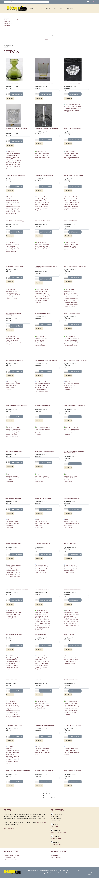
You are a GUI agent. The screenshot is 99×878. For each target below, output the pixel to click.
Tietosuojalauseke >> (12, 860)
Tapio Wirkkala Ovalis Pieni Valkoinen (46, 360)
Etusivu (33, 8)
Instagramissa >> (56, 844)
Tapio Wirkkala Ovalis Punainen (15, 266)
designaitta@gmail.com (58, 832)
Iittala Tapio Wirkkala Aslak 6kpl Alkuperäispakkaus (74, 451)
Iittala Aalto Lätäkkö (70, 221)
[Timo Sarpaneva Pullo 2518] (42, 392)
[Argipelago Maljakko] (72, 530)
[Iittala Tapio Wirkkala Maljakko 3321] (72, 392)
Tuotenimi (7, 21)
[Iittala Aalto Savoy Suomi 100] (42, 207)
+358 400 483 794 (74, 870)
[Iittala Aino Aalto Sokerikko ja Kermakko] (13, 757)
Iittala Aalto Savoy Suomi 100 (43, 221)
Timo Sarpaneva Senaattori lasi (44, 770)
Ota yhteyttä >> (9, 828)
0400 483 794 (41, 822)
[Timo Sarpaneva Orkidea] (42, 575)
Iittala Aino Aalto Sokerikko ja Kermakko (18, 770)
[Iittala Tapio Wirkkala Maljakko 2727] (13, 392)
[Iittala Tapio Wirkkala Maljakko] (42, 438)
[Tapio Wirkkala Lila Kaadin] (72, 300)
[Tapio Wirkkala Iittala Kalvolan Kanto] (13, 575)
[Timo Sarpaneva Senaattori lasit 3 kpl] (72, 253)
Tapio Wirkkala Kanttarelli (14, 725)
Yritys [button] (40, 8)
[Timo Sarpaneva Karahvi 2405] (13, 438)
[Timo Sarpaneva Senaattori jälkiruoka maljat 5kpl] (42, 253)
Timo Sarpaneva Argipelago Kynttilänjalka (13, 314)
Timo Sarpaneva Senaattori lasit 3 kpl (75, 266)
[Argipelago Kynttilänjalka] (13, 485)
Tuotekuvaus (8, 23)
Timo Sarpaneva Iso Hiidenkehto (73, 175)
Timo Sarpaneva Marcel (71, 680)
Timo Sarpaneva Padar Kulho (72, 770)
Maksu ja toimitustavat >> (13, 855)
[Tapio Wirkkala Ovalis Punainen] (13, 253)
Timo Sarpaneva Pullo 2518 (42, 405)
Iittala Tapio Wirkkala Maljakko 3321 (74, 405)
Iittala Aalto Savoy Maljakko (72, 725)
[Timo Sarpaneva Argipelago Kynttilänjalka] (13, 300)
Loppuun (47, 41)
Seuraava (47, 39)
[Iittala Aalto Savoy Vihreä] (42, 300)
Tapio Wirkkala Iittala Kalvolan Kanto (17, 589)
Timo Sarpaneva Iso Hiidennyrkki (44, 175)
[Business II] (12, 872)
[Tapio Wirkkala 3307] (72, 621)
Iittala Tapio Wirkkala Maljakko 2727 (16, 405)
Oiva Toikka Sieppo (40, 634)
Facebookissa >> (56, 838)
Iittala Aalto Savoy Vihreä (43, 313)
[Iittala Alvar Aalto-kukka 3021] (42, 69)
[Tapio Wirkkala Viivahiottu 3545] (13, 207)
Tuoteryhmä (7, 25)
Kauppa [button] (60, 8)
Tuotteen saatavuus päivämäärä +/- (14, 20)
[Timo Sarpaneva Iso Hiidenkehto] (72, 162)
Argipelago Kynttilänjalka (13, 498)
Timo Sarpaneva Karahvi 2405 (14, 451)
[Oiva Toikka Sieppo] (42, 621)
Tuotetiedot (9, 98)
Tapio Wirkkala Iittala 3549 (72, 83)
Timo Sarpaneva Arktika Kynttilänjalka (75, 360)
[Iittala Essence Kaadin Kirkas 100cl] (13, 162)
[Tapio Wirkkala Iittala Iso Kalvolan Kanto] (13, 115)
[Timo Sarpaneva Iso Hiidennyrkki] (42, 162)
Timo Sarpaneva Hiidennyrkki (14, 360)
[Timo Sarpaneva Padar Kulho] (72, 757)
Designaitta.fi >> (10, 857)
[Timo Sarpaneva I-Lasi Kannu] (72, 575)
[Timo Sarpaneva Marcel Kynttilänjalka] (43, 115)
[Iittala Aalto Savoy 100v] (13, 666)
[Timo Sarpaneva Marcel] (72, 666)
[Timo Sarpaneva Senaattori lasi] (42, 757)
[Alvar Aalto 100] (42, 666)
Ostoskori (70, 8)
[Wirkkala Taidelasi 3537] (14, 69)
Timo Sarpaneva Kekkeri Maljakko (45, 725)
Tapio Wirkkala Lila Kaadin (72, 313)
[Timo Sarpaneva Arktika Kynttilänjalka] (72, 347)
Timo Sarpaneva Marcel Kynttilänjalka (46, 128)
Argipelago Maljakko (70, 543)
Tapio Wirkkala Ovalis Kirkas (72, 128)
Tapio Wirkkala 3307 (69, 634)
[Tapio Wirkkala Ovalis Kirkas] (73, 115)
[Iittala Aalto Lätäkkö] (72, 207)
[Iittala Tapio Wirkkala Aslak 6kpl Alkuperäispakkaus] (72, 438)
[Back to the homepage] (17, 8)
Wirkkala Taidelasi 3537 (12, 83)
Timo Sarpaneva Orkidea (42, 589)
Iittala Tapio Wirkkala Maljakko (44, 451)
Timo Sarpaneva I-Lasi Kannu (72, 589)
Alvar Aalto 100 (39, 680)
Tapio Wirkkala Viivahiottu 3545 (15, 221)
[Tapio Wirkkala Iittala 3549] (73, 69)
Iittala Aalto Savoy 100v (13, 680)
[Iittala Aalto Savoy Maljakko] (72, 712)
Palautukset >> (56, 857)
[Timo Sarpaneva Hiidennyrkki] (13, 347)
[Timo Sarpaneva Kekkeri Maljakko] (42, 712)
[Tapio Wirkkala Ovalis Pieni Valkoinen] (42, 347)
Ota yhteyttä (51, 8)
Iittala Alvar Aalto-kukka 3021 (44, 83)
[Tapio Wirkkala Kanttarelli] (13, 712)
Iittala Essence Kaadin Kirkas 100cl (16, 175)
